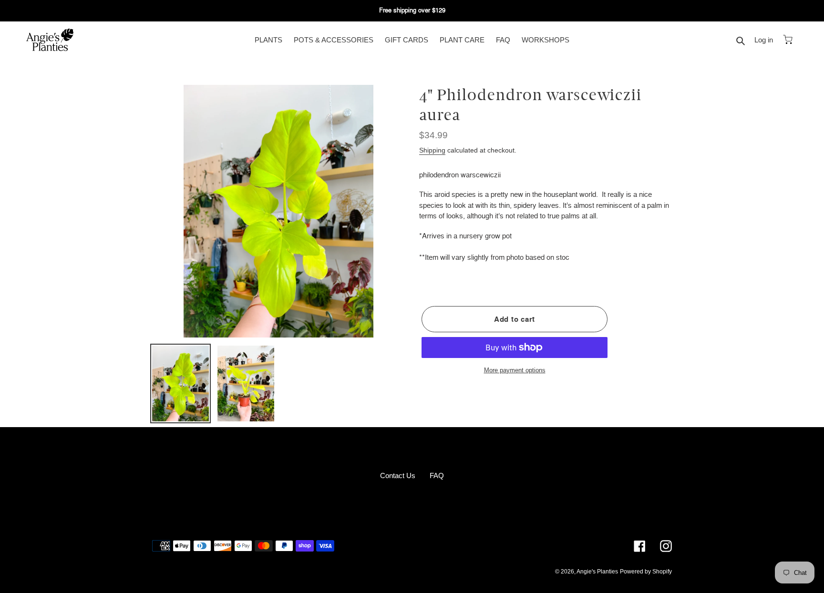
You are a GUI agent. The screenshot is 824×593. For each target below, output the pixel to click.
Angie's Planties (597, 571)
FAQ (437, 475)
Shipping (432, 150)
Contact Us (397, 475)
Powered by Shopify (646, 571)
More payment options (515, 370)
